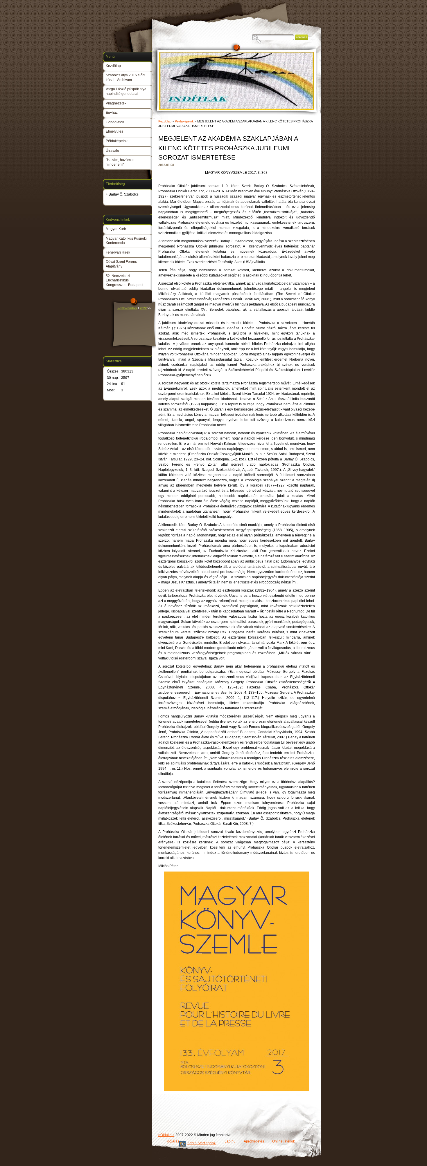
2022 (143, 308)
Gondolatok (115, 122)
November (129, 308)
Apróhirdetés (254, 1141)
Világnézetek (116, 103)
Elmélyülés (114, 131)
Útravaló (112, 151)
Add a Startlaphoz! (201, 1143)
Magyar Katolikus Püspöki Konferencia (126, 240)
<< (119, 308)
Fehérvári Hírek (118, 252)
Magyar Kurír (116, 229)
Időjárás (172, 1141)
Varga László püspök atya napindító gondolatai (126, 91)
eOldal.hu (166, 1135)
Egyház (112, 113)
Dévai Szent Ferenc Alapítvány (121, 264)
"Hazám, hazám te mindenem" (120, 162)
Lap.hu (230, 1141)
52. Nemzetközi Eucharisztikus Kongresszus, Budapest (124, 280)
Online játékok (283, 1141)
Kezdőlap (164, 121)
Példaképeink (184, 121)
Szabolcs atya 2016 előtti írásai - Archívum (125, 77)
